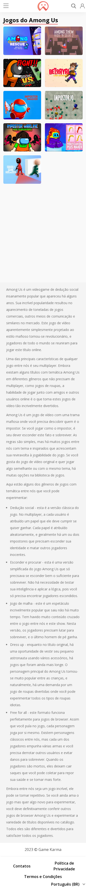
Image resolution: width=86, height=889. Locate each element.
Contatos (22, 866)
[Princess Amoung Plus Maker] (64, 137)
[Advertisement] (43, 231)
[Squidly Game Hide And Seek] (22, 169)
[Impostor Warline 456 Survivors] (22, 137)
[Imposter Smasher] (22, 105)
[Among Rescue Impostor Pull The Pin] (22, 41)
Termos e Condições (43, 876)
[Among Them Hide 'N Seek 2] (64, 41)
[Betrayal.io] (64, 73)
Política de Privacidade (64, 866)
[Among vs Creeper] (22, 73)
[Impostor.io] (64, 105)
